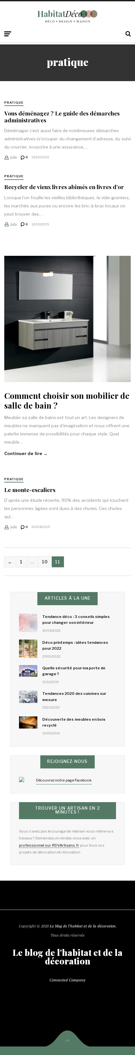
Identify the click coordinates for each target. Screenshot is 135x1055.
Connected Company (67, 980)
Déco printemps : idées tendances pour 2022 (75, 645)
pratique (14, 102)
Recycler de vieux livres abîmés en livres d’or (64, 186)
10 (45, 561)
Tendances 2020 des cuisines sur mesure (74, 696)
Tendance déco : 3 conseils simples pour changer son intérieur (76, 619)
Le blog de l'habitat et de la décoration (83, 926)
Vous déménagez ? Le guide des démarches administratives (62, 116)
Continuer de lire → (26, 453)
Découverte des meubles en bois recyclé (74, 722)
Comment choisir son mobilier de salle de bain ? (66, 400)
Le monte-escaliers (29, 489)
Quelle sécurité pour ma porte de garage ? (74, 671)
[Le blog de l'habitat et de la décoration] (67, 16)
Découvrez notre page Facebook (64, 780)
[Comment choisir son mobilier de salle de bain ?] (67, 319)
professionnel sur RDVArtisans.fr (49, 845)
